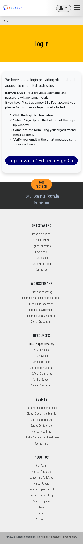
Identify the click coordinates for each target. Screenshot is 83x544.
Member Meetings (41, 431)
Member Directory (41, 471)
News (41, 507)
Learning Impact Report (41, 489)
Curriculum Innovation (41, 304)
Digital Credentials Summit (41, 413)
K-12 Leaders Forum (41, 419)
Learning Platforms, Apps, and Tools (41, 297)
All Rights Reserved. (51, 536)
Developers (41, 252)
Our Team (41, 465)
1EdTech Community (41, 373)
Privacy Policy (69, 536)
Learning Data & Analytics (41, 315)
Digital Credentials (41, 321)
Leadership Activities (41, 477)
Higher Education (41, 246)
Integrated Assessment (41, 309)
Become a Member (41, 234)
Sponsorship (41, 443)
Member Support (41, 379)
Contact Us (41, 269)
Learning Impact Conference (41, 407)
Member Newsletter (41, 385)
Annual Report (41, 483)
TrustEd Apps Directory (41, 344)
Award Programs (41, 501)
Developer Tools (41, 361)
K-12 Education (41, 240)
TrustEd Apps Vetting (41, 292)
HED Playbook (41, 355)
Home (5, 20)
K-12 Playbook (41, 349)
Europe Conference (41, 425)
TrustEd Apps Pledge (41, 263)
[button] (63, 8)
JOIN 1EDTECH (41, 184)
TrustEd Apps (41, 257)
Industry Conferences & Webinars (41, 437)
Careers (41, 513)
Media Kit (41, 519)
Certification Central (41, 367)
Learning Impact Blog (41, 495)
